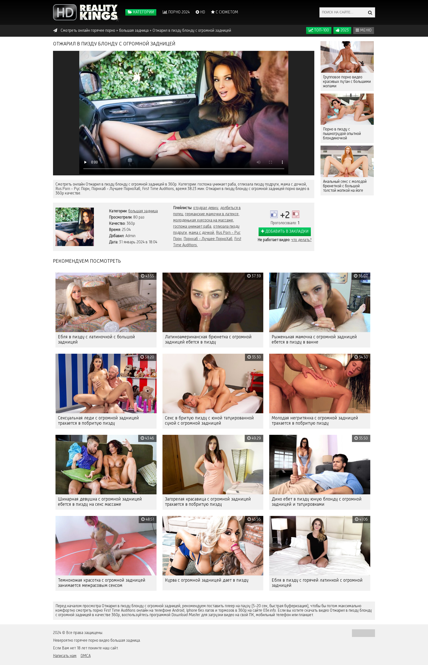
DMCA (85, 656)
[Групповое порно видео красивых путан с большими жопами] (347, 57)
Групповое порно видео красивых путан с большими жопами (347, 81)
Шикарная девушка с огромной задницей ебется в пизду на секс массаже (100, 502)
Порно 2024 (178, 12)
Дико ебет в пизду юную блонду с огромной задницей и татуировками (317, 502)
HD (202, 12)
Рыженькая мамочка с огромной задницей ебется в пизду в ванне (314, 340)
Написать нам (65, 656)
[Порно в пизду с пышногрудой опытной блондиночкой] (347, 109)
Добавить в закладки (286, 232)
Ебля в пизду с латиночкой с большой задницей (96, 340)
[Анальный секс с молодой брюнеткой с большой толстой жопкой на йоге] (347, 161)
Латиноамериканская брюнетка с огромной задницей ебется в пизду (208, 340)
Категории (143, 12)
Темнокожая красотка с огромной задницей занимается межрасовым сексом (101, 583)
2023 (344, 30)
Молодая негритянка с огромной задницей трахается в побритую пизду (315, 421)
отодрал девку (205, 208)
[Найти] (370, 12)
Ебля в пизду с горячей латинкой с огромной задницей (317, 583)
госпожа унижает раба (192, 227)
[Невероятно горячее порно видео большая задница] (86, 12)
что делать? (301, 240)
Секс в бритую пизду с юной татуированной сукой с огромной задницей (209, 421)
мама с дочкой (201, 233)
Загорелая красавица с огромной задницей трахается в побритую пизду (208, 502)
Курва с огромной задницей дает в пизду (206, 580)
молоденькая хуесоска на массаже (203, 220)
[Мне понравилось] (274, 214)
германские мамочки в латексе (212, 214)
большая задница (143, 211)
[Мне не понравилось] (295, 214)
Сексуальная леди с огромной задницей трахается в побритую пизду (98, 421)
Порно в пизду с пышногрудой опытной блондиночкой (342, 133)
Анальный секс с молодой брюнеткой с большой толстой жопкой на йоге (345, 186)
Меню (365, 30)
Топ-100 (321, 30)
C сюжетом (226, 12)
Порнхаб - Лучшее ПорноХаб (208, 239)
